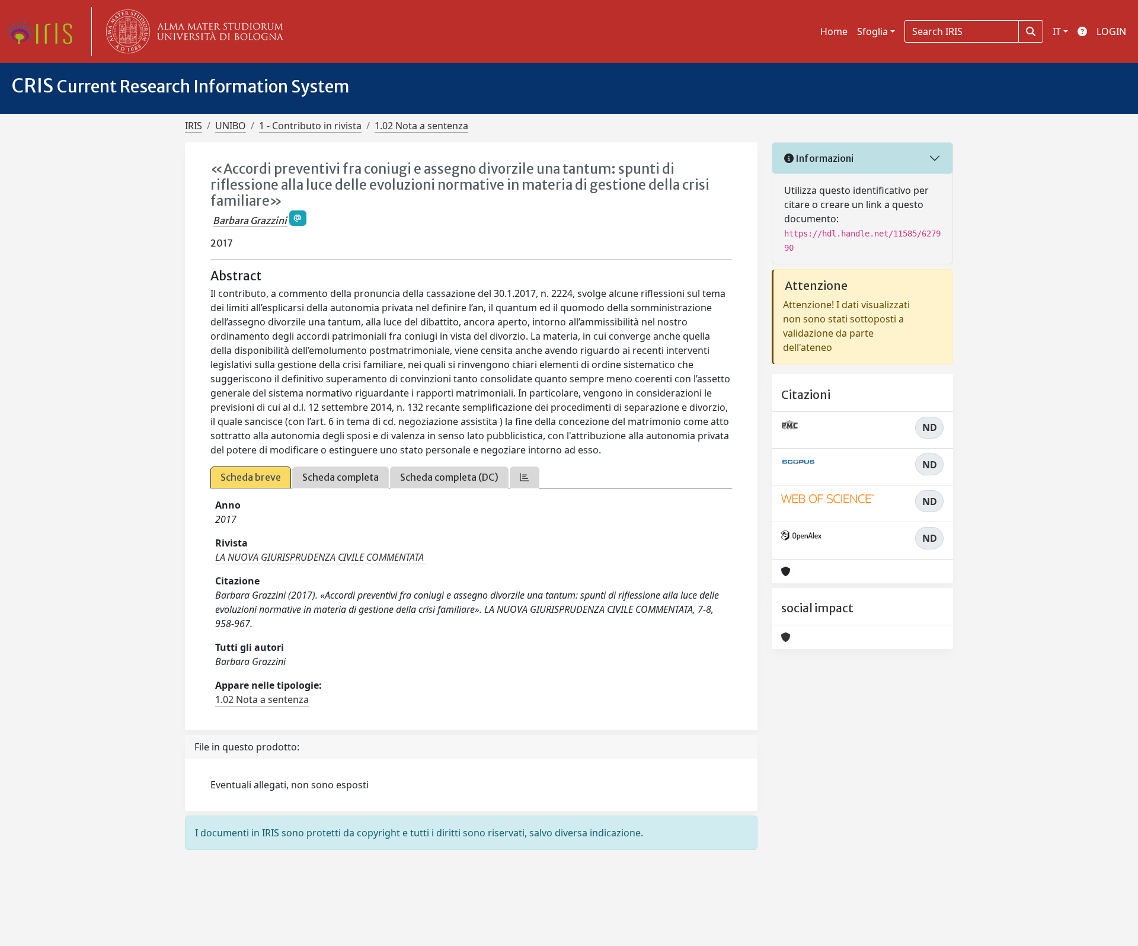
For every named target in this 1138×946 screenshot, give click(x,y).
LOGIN (1111, 31)
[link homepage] (44, 31)
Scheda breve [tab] (250, 477)
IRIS (193, 125)
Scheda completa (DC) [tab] (449, 477)
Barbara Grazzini (250, 220)
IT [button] (1057, 31)
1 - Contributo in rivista (310, 125)
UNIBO (230, 125)
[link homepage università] (192, 31)
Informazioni (823, 158)
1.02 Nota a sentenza (421, 125)
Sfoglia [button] (872, 31)
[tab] (524, 477)
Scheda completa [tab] (340, 477)
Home (834, 31)
